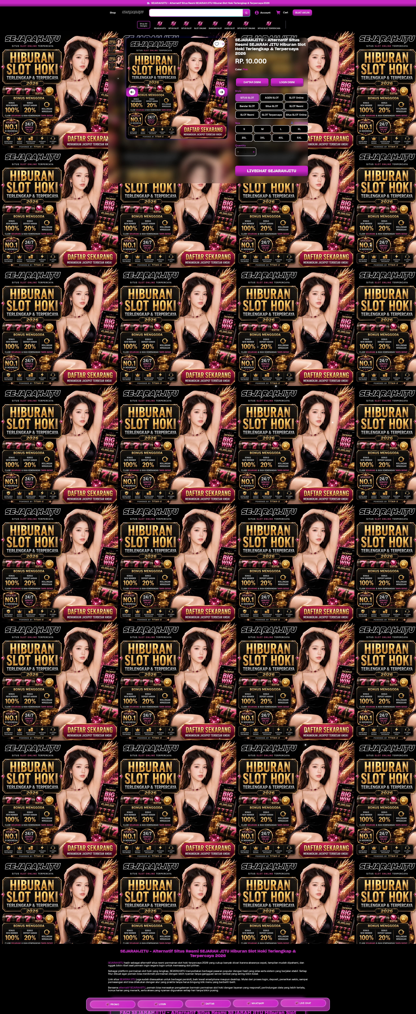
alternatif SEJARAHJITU (132, 987)
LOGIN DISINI (287, 82)
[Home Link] (132, 13)
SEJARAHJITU (115, 962)
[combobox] (196, 12)
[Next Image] (221, 92)
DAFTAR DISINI (252, 82)
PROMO (114, 1003)
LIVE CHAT (305, 1004)
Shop (113, 12)
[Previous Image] (132, 92)
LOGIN (162, 1004)
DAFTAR (210, 1004)
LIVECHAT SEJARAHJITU (271, 170)
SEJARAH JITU (128, 979)
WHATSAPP (258, 1004)
